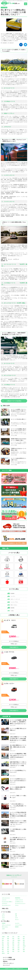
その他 (11, 610)
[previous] (1, 884)
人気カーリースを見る (14, 401)
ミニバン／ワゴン (14, 602)
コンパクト (12, 596)
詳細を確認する (14, 647)
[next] (26, 884)
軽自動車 (12, 593)
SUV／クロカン (13, 605)
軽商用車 (12, 607)
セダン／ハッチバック (15, 599)
